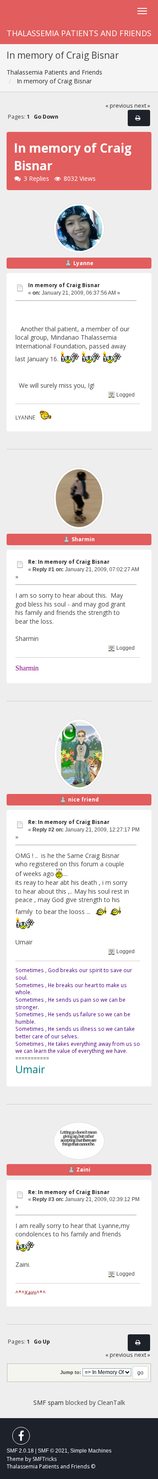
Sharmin (83, 539)
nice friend (83, 799)
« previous (119, 105)
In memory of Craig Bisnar (64, 285)
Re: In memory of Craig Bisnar (68, 561)
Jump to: (70, 1372)
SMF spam (48, 1402)
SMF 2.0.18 (20, 1451)
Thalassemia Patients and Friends (79, 33)
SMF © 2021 (53, 1451)
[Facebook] (21, 1438)
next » (142, 105)
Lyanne (83, 263)
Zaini (83, 1169)
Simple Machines (90, 1451)
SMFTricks (44, 1459)
